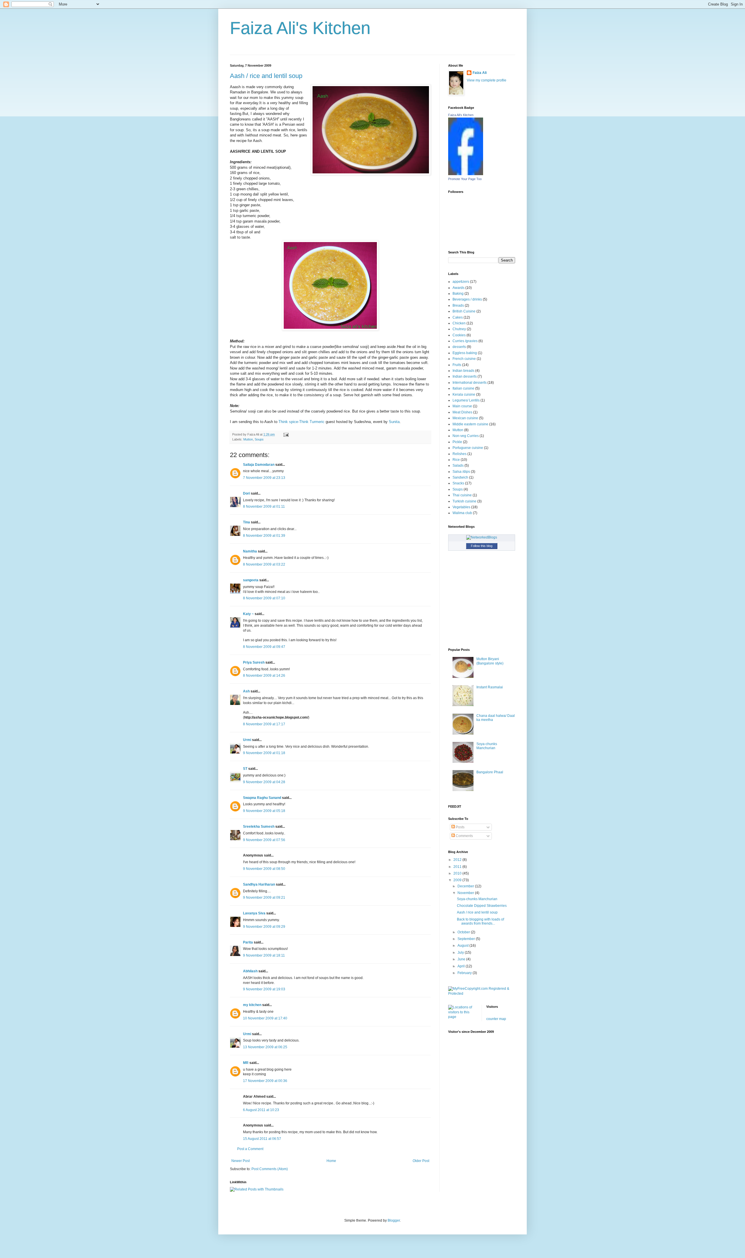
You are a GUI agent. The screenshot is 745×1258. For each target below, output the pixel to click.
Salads (458, 465)
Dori (246, 493)
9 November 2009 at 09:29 (264, 927)
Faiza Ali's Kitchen (300, 28)
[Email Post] (285, 434)
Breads (458, 305)
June (461, 959)
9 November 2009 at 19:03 (264, 989)
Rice (456, 460)
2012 (457, 860)
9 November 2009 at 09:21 (264, 897)
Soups (259, 439)
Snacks (458, 483)
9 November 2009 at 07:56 (264, 840)
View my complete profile (486, 80)
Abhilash (250, 971)
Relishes (459, 454)
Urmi (247, 740)
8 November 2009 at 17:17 (264, 724)
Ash (246, 691)
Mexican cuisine (465, 418)
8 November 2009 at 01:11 (264, 506)
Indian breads (463, 371)
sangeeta (250, 580)
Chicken (459, 323)
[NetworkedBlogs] (481, 537)
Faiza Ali (480, 73)
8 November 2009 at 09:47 (264, 647)
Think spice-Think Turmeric (301, 422)
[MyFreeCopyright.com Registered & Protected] (481, 994)
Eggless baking (465, 353)
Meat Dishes (462, 412)
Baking (458, 294)
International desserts (470, 383)
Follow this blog (481, 546)
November (466, 893)
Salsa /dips (461, 472)
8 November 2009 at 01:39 (264, 536)
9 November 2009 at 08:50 (264, 869)
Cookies (459, 335)
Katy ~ (248, 614)
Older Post (421, 1161)
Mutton (248, 439)
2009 (457, 880)
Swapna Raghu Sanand (262, 798)
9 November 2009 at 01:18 (264, 753)
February (465, 973)
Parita (248, 942)
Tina (246, 522)
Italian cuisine (463, 388)
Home (331, 1161)
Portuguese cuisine (468, 448)
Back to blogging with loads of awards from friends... (480, 921)
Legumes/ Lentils (466, 400)
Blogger (394, 1220)
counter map (496, 1019)
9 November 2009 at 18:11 (264, 955)
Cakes (458, 317)
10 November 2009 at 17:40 (265, 1018)
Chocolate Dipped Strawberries (482, 906)
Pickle (457, 442)
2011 (457, 867)
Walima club (462, 513)
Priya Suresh (254, 662)
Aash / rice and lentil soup (266, 75)
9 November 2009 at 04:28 (264, 782)
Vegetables (461, 507)
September (466, 939)
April (461, 966)
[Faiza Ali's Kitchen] (465, 174)
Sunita (394, 422)
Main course (462, 406)
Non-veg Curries (466, 436)
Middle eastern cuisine (470, 424)
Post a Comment (250, 1149)
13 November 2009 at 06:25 (265, 1047)
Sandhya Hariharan (259, 884)
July (461, 952)
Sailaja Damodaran (258, 465)
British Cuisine (464, 311)
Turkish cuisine (464, 501)
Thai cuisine (462, 495)
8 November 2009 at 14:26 (264, 676)
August (463, 946)
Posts (459, 827)
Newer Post (240, 1161)
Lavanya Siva (254, 913)
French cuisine (464, 359)
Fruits (457, 365)
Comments (464, 836)
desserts (459, 347)
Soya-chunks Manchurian (486, 746)
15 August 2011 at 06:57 (262, 1139)
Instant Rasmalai (489, 687)
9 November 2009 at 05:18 (264, 811)
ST (245, 769)
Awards (458, 288)
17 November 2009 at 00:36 (265, 1081)
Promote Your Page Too (465, 179)
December (466, 886)
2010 (457, 873)
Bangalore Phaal (489, 772)
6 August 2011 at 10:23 (261, 1110)
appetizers (461, 282)
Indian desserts (465, 376)
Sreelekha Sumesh (258, 827)
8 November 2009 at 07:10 (264, 598)
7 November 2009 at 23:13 (264, 478)
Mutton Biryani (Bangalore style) (489, 661)
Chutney (459, 329)
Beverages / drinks (467, 299)
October (464, 932)
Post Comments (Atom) (269, 1169)
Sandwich (460, 477)
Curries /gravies (465, 341)
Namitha (250, 551)
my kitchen (252, 1005)
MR (246, 1063)
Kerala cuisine (464, 394)
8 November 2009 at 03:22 (264, 564)
